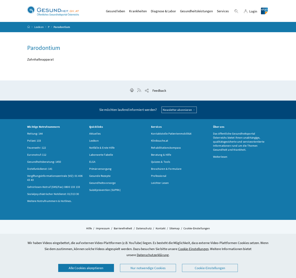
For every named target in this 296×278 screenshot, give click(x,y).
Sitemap (174, 228)
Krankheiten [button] (138, 11)
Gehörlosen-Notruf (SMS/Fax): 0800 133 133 (53, 187)
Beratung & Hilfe (161, 155)
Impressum (103, 228)
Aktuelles (95, 133)
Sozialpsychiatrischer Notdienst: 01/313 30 (53, 194)
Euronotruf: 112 (37, 155)
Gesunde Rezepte (100, 176)
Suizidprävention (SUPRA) (105, 190)
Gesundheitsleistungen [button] (196, 11)
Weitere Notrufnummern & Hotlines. (49, 201)
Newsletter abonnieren (178, 110)
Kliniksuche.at (159, 140)
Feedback (159, 91)
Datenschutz (144, 228)
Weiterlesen (220, 157)
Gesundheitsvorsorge (102, 183)
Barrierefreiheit (123, 228)
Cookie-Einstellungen (193, 249)
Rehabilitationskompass (166, 147)
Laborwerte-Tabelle (101, 155)
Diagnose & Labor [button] (163, 11)
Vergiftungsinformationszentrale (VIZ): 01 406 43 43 (55, 178)
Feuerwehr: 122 (36, 147)
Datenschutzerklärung (153, 255)
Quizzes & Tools (160, 162)
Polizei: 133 (34, 140)
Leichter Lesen (160, 183)
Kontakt (161, 228)
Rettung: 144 (35, 133)
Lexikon (39, 27)
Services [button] (223, 11)
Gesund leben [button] (115, 11)
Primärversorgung (100, 169)
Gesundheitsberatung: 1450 (44, 162)
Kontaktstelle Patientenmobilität (171, 133)
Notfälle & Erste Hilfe (102, 147)
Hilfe (89, 228)
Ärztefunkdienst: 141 (40, 169)
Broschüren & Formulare (166, 169)
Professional (158, 176)
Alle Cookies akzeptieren (86, 268)
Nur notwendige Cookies (148, 268)
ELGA (92, 162)
